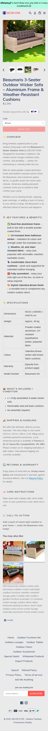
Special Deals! (11, 656)
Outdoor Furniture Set (29, 637)
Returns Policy (36, 478)
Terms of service (33, 674)
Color (5, 118)
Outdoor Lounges (14, 642)
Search (15, 670)
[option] (12, 69)
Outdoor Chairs (24, 646)
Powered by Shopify (23, 722)
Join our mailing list (24, 687)
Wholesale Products (33, 656)
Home (11, 637)
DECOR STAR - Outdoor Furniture (27, 719)
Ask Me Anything (24, 679)
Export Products (24, 661)
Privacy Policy (13, 674)
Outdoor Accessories (24, 651)
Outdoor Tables (34, 642)
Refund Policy (29, 670)
